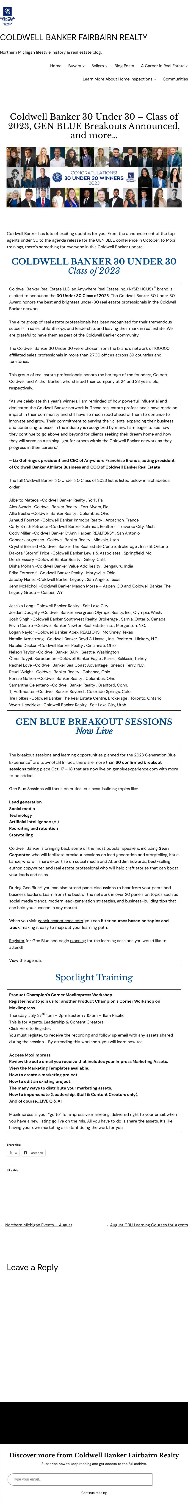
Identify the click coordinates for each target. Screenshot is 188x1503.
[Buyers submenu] (83, 66)
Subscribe (166, 1479)
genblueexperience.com (135, 769)
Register (17, 940)
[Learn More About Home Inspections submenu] (154, 79)
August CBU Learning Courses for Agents (149, 1225)
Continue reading (94, 1493)
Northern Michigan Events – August (38, 1225)
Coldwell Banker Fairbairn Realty (73, 37)
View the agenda (25, 960)
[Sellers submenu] (106, 66)
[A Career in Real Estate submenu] (186, 66)
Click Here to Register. (30, 1028)
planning (78, 940)
